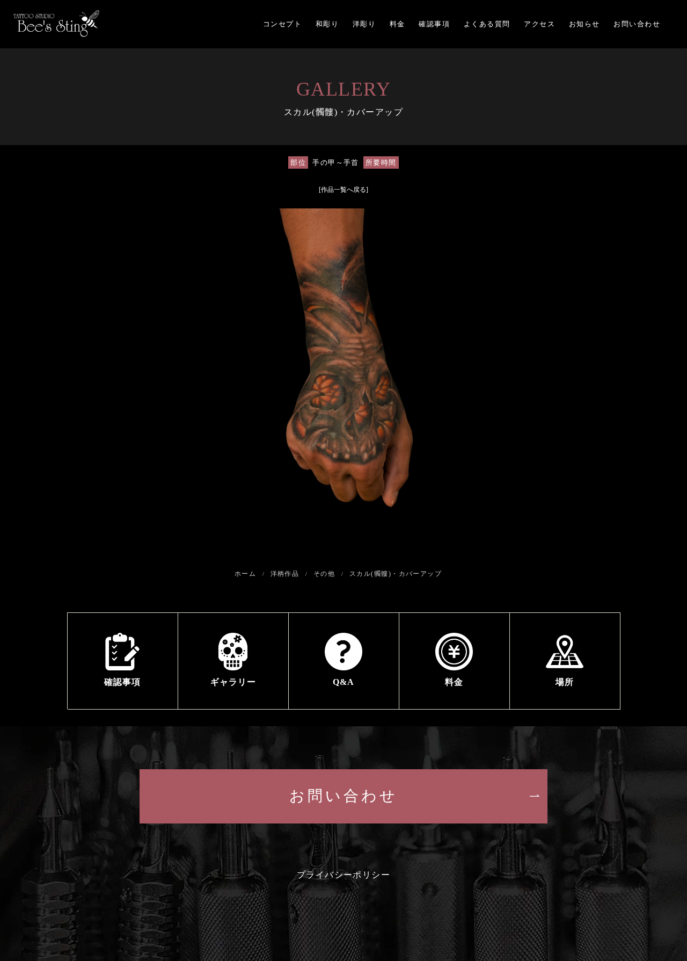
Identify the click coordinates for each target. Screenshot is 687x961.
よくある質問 (487, 24)
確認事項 (434, 24)
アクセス (539, 24)
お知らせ (584, 24)
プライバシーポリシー (344, 874)
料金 (397, 24)
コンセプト (282, 24)
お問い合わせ (636, 24)
